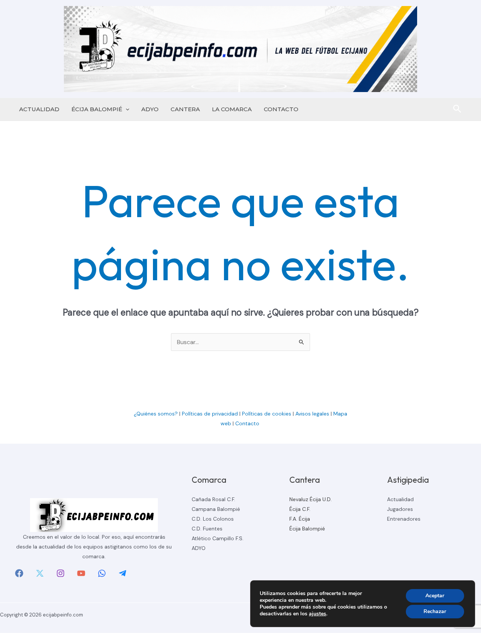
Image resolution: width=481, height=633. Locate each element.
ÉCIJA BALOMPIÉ (96, 109)
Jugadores (400, 509)
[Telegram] (122, 573)
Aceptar (434, 595)
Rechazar (435, 611)
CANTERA (185, 109)
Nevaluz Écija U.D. (310, 499)
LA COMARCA (232, 109)
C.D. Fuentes (207, 528)
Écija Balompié (307, 528)
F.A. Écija (299, 518)
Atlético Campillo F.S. (218, 538)
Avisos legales (312, 413)
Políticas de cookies (266, 413)
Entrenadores (403, 518)
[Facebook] (19, 573)
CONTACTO (281, 109)
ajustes (317, 613)
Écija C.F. (299, 509)
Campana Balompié (216, 509)
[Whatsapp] (102, 573)
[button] (125, 109)
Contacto (248, 423)
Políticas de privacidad (210, 413)
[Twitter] (40, 573)
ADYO (150, 109)
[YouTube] (81, 573)
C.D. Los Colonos (213, 518)
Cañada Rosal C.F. (213, 499)
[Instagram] (60, 573)
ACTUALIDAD (39, 109)
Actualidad (400, 499)
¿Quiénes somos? (156, 413)
